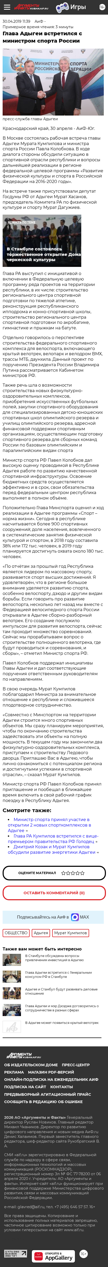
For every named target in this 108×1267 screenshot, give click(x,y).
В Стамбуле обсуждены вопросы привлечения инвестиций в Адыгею (54, 958)
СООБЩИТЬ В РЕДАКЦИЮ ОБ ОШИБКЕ (43, 1101)
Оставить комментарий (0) (54, 893)
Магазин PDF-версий (51, 1072)
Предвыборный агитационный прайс (47, 1094)
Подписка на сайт (25, 1087)
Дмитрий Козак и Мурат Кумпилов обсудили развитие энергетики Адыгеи (51, 849)
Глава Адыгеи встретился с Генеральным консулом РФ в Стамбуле (58, 975)
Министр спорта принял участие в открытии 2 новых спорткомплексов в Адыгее (49, 825)
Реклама (14, 1072)
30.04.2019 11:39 (16, 21)
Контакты (61, 1087)
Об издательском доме (31, 1065)
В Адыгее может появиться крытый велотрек (62, 1023)
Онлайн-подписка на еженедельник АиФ (51, 1079)
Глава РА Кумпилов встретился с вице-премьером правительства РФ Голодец (53, 839)
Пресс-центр (76, 1065)
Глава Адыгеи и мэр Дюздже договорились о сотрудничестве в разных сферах (62, 1008)
